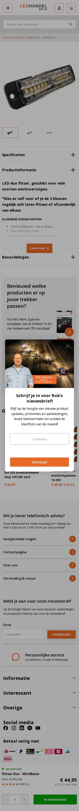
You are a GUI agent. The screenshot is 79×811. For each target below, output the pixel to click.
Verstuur (39, 462)
